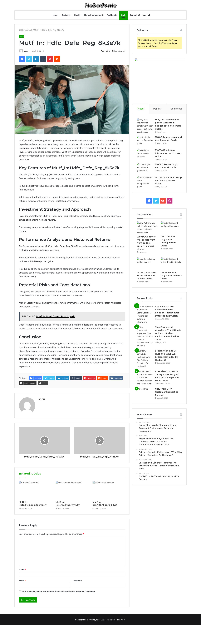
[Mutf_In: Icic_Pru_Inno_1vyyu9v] (72, 490)
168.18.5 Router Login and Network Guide (171, 275)
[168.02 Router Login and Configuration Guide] (145, 141)
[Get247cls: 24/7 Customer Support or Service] (145, 392)
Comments (176, 108)
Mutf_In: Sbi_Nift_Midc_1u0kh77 (105, 503)
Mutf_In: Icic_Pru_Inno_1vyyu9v (68, 503)
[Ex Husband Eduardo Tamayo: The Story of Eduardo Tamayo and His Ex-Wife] (145, 377)
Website (78, 580)
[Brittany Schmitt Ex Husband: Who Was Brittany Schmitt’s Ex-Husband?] (145, 358)
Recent (140, 108)
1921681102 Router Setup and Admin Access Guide (168, 180)
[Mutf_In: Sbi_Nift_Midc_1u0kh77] (109, 490)
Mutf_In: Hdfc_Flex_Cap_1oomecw (32, 503)
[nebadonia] (100, 5)
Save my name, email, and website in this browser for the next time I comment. (58, 591)
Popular (157, 108)
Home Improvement (93, 15)
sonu (26, 51)
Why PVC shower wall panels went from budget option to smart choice (146, 242)
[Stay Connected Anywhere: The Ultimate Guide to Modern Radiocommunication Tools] (145, 336)
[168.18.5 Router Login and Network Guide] (145, 168)
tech (123, 15)
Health (77, 15)
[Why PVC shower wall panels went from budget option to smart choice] (145, 126)
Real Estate (112, 15)
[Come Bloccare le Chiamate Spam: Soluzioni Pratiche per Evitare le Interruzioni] (145, 314)
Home (55, 15)
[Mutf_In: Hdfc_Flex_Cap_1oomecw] (35, 490)
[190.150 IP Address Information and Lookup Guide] (145, 154)
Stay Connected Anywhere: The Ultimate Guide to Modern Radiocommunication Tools (168, 333)
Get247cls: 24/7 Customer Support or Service (166, 392)
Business (66, 15)
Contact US (135, 15)
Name (22, 569)
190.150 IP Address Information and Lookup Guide (168, 153)
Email (22, 580)
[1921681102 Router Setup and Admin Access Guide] (145, 182)
